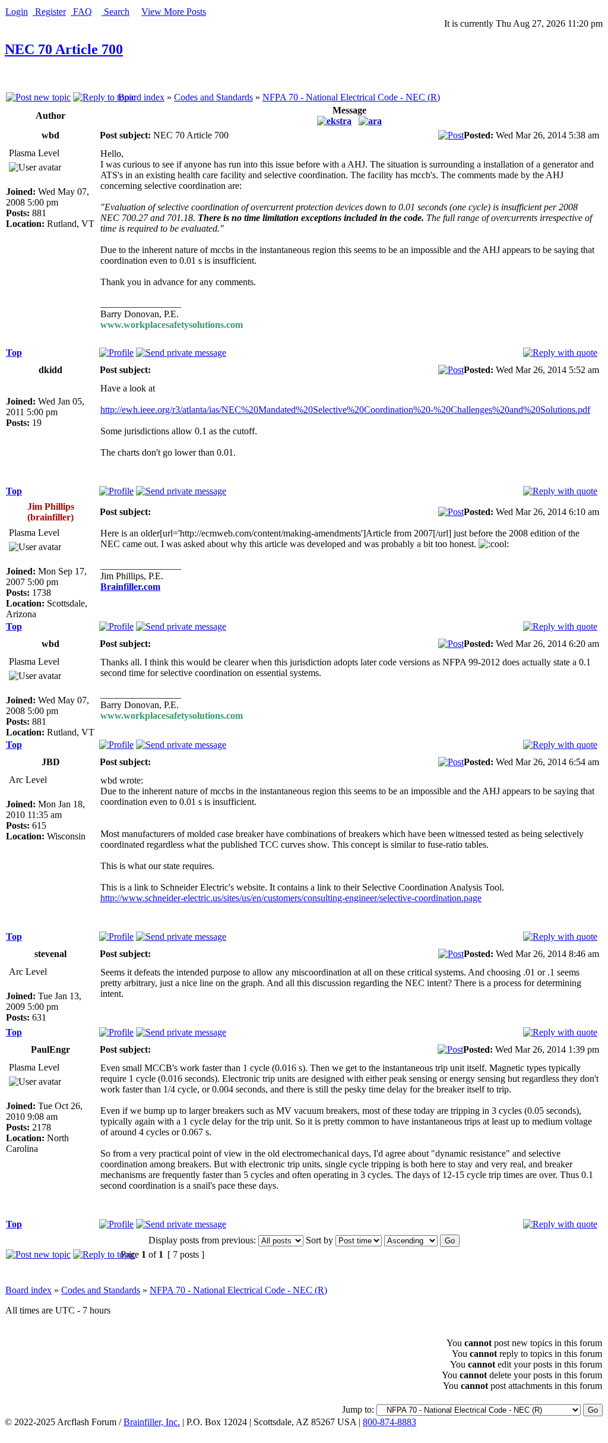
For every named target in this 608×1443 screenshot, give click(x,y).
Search (115, 12)
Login (16, 12)
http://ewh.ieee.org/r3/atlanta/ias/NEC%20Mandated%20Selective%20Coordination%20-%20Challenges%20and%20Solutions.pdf (345, 410)
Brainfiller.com (130, 587)
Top (14, 353)
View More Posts (173, 12)
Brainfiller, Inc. (152, 1422)
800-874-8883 (389, 1422)
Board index (141, 97)
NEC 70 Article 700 (64, 49)
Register (49, 12)
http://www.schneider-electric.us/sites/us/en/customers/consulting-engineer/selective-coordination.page (291, 898)
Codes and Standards (213, 97)
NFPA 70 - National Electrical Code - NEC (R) (351, 97)
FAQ (81, 12)
